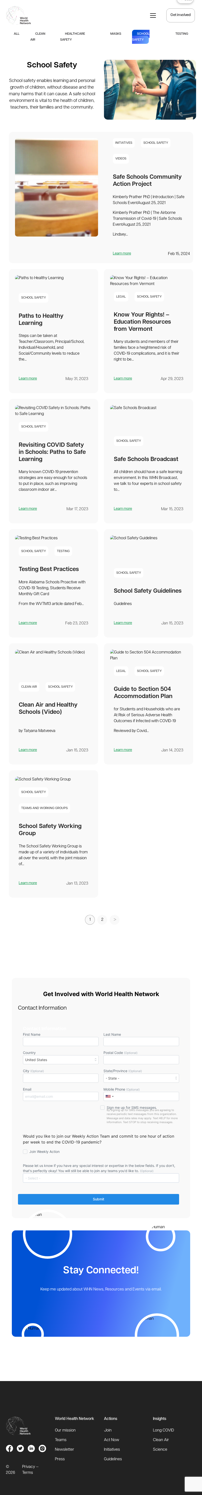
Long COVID (163, 1430)
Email (27, 1089)
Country (35, 1056)
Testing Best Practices (49, 570)
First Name (31, 1034)
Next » (114, 920)
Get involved (180, 15)
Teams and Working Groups (44, 808)
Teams (61, 1440)
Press (60, 1459)
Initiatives (123, 142)
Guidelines (113, 1459)
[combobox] (61, 1059)
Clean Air (37, 36)
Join (108, 1430)
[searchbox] (102, 1178)
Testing (181, 33)
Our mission (65, 1430)
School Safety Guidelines (148, 591)
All (16, 33)
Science (160, 1450)
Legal (121, 296)
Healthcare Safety (72, 36)
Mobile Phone (121, 1089)
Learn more (122, 253)
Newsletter (64, 1450)
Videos (120, 158)
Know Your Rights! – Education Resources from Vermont (142, 322)
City (33, 1071)
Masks (115, 33)
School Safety (141, 36)
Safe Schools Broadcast (146, 459)
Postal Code (120, 1052)
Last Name (112, 1034)
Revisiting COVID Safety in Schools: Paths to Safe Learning (52, 452)
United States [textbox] (36, 1060)
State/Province (122, 1071)
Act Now (111, 1440)
